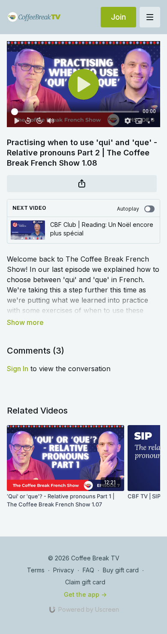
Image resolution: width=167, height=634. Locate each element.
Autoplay (128, 208)
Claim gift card (85, 582)
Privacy (63, 570)
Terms (36, 570)
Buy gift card (121, 570)
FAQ (88, 570)
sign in (17, 368)
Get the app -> (85, 594)
